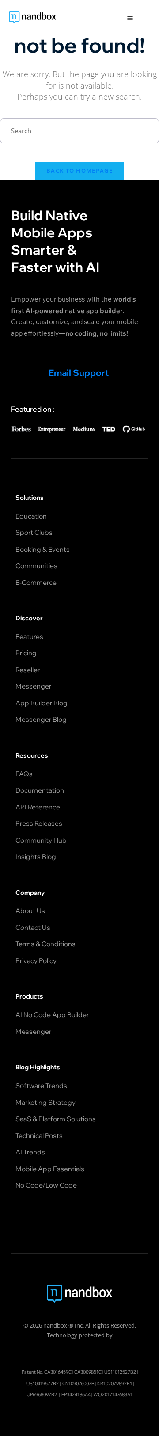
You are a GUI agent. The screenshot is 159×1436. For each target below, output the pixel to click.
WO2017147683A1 (112, 1394)
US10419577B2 (42, 1383)
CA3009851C (88, 1372)
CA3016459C (58, 1372)
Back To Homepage (79, 170)
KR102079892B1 (114, 1383)
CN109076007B (78, 1383)
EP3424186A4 (76, 1394)
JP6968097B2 (42, 1394)
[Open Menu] (130, 17)
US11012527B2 (120, 1372)
